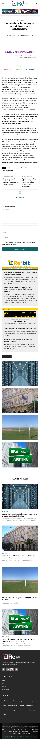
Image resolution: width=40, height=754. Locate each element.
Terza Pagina (20, 20)
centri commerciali (8, 170)
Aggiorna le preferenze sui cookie (28, 736)
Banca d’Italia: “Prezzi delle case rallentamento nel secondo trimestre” (19, 556)
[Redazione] (20, 192)
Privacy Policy (7, 736)
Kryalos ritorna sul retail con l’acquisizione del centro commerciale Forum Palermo (10, 181)
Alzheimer (10, 168)
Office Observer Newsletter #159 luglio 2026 (20, 328)
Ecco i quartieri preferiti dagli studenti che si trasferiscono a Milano (20, 273)
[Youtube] (16, 669)
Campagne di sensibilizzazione (23, 168)
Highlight (5, 511)
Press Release (6, 595)
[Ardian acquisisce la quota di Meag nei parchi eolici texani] (20, 427)
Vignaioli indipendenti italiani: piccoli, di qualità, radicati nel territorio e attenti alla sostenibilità (29, 182)
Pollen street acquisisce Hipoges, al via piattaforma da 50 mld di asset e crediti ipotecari (18, 290)
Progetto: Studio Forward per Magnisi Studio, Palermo (18, 340)
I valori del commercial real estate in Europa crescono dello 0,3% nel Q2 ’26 (18, 640)
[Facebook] (3, 669)
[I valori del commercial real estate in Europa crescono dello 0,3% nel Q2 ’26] (20, 454)
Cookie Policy (15, 736)
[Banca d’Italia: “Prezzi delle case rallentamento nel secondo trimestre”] (20, 400)
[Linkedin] (7, 669)
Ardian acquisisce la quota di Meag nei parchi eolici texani (19, 598)
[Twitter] (12, 669)
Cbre (35, 168)
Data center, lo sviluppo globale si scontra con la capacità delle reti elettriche (19, 515)
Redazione (12, 35)
